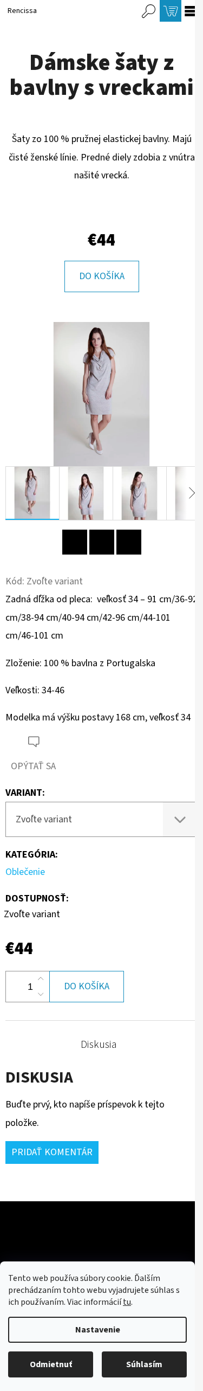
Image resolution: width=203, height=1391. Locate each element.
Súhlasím (144, 1364)
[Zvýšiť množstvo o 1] (40, 979)
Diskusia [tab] (99, 1045)
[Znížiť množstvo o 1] (40, 994)
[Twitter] (128, 542)
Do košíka (102, 276)
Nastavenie (97, 1330)
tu (127, 1302)
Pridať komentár (52, 1152)
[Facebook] (101, 542)
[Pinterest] (74, 542)
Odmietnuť (51, 1364)
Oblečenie (25, 872)
